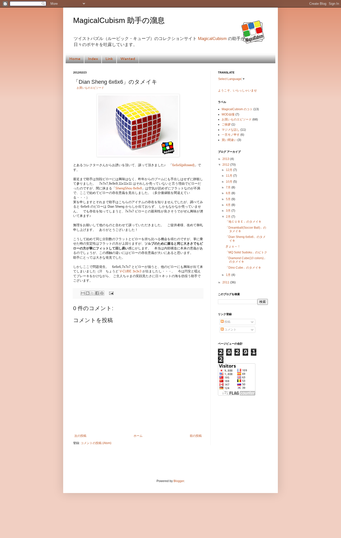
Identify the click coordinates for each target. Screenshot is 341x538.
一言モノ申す (231, 134)
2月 (228, 216)
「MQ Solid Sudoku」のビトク (246, 252)
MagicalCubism (212, 38)
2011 (226, 282)
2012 (226, 164)
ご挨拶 (226, 124)
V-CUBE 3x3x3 (130, 271)
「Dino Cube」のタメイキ (243, 267)
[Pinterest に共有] (101, 293)
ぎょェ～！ (232, 246)
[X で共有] (92, 293)
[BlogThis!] (87, 293)
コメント (230, 329)
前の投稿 (196, 436)
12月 (229, 170)
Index (93, 58)
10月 (229, 181)
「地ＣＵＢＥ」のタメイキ (243, 221)
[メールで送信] (82, 293)
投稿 (227, 322)
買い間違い (229, 140)
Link (109, 58)
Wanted (127, 58)
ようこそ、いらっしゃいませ (237, 90)
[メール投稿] (110, 292)
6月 (228, 193)
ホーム (138, 436)
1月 (228, 275)
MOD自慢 (228, 114)
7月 (228, 187)
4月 (228, 205)
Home (74, 58)
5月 (228, 199)
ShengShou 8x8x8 (128, 188)
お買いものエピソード (90, 87)
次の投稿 (80, 436)
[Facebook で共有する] (97, 293)
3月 (228, 210)
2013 (226, 159)
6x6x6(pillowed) (183, 165)
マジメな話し (231, 129)
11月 (229, 175)
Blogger (178, 481)
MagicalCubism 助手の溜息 (119, 20)
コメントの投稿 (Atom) (96, 443)
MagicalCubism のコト (237, 109)
